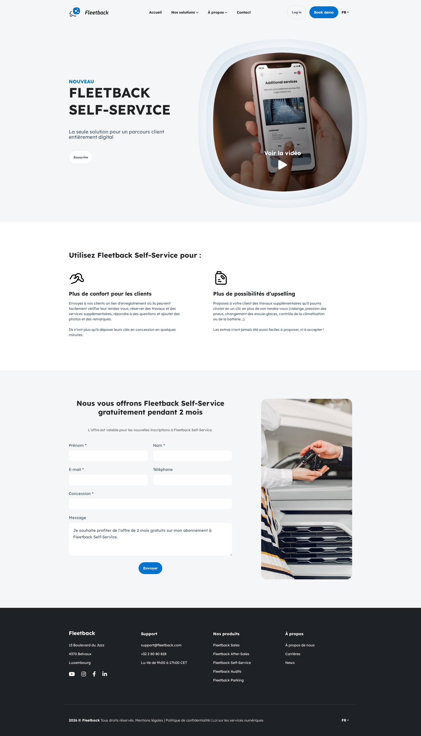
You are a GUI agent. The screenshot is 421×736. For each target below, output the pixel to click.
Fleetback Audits (227, 671)
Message (77, 518)
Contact (244, 12)
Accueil (155, 12)
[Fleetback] (91, 12)
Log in (296, 12)
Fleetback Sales (226, 645)
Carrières (292, 654)
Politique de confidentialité (188, 720)
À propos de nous (300, 645)
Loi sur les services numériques (238, 720)
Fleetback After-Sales (231, 654)
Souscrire (80, 157)
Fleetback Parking (228, 680)
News (290, 662)
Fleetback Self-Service (232, 662)
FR (344, 12)
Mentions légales (149, 720)
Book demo (324, 12)
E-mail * (76, 470)
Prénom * (77, 445)
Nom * (159, 445)
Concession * (81, 494)
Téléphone (163, 470)
